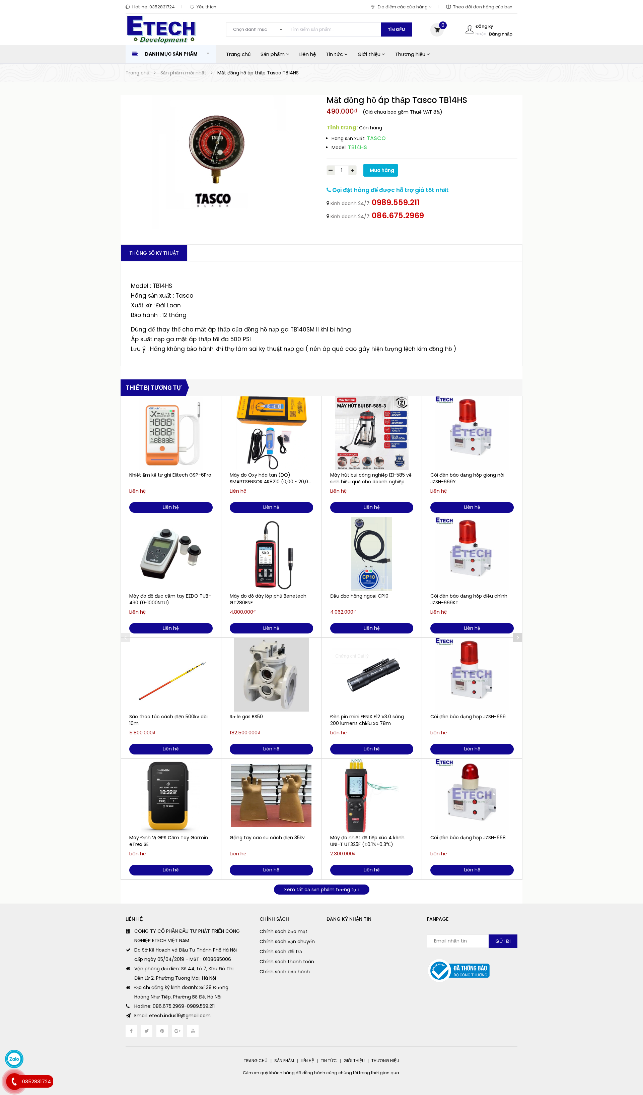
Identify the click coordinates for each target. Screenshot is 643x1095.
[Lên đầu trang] (624, 1053)
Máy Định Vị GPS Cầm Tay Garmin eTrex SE (168, 841)
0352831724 (162, 7)
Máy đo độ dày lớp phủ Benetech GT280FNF (268, 599)
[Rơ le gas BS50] (271, 675)
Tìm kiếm (396, 30)
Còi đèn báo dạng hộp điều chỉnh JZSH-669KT (468, 599)
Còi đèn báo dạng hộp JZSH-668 (468, 837)
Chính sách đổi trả (281, 951)
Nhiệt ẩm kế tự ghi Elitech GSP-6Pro (170, 475)
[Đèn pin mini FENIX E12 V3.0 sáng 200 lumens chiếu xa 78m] (372, 675)
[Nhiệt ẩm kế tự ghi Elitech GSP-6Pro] (171, 433)
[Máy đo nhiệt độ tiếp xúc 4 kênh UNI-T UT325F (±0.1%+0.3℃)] (372, 796)
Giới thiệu (370, 54)
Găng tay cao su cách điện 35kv (267, 837)
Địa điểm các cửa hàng (403, 7)
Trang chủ (238, 54)
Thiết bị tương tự (153, 387)
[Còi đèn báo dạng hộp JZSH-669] (472, 675)
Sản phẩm (273, 54)
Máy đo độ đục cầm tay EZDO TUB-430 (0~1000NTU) (170, 599)
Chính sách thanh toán (287, 961)
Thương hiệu (411, 54)
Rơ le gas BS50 (246, 716)
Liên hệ (307, 54)
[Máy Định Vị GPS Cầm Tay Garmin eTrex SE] (171, 796)
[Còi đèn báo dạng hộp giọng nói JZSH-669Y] (472, 433)
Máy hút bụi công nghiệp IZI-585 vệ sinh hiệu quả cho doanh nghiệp (371, 478)
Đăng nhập (500, 34)
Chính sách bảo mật (283, 931)
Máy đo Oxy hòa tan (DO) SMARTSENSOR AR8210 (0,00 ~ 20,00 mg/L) (270, 478)
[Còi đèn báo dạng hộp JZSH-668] (472, 796)
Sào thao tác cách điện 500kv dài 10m (168, 720)
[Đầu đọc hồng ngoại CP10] (372, 554)
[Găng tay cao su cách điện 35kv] (271, 796)
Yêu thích (206, 7)
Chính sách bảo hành (285, 971)
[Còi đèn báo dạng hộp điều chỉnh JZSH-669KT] (472, 554)
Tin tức (335, 54)
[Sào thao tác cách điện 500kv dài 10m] (171, 675)
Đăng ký (484, 26)
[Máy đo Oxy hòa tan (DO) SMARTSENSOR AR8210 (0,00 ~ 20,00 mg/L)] (271, 433)
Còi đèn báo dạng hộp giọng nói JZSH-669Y (467, 478)
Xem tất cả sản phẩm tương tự (321, 889)
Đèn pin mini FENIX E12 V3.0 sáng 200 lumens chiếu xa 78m (367, 720)
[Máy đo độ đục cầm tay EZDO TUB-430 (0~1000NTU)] (171, 554)
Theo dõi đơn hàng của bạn (482, 7)
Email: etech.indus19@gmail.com (172, 1015)
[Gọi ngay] (14, 1081)
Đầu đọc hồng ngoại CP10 (359, 596)
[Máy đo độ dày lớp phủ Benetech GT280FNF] (271, 554)
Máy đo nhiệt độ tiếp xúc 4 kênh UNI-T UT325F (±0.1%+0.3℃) (367, 841)
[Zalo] (14, 1059)
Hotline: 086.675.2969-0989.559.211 (174, 1006)
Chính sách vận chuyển (287, 941)
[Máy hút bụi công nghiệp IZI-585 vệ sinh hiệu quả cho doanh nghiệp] (372, 433)
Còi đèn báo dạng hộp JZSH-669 (468, 716)
